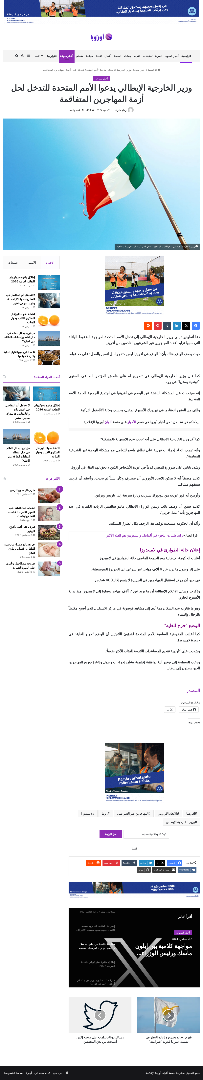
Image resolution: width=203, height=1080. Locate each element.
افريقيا (190, 813)
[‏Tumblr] (167, 326)
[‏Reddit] (148, 326)
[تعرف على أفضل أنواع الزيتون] (49, 532)
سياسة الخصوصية (13, 1072)
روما (105, 813)
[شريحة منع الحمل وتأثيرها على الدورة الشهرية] (49, 569)
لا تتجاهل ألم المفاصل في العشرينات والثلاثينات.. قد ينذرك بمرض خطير (20, 299)
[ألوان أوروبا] (101, 37)
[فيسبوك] (196, 326)
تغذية (137, 55)
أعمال (107, 55)
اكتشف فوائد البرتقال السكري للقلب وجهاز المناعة (23, 318)
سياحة (89, 55)
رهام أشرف (120, 110)
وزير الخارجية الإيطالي (180, 822)
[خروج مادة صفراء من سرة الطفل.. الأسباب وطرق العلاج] (49, 549)
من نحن (57, 1072)
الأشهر (32, 262)
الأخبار (131, 422)
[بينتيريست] (158, 326)
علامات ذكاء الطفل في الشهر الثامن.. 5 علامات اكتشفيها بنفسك (21, 512)
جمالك (127, 55)
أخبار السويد (172, 55)
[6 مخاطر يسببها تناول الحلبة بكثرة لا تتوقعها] (49, 357)
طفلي (79, 55)
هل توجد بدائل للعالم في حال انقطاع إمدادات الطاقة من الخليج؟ (19, 337)
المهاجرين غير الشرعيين (132, 813)
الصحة (117, 55)
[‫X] (186, 326)
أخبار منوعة (66, 55)
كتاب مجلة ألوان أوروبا (38, 1072)
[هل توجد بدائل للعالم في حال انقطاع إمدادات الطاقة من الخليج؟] (49, 338)
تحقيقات (147, 55)
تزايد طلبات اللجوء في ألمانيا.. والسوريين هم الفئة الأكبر (145, 535)
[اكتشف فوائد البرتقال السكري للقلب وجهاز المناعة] (49, 319)
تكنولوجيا (52, 55)
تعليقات (13, 262)
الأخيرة (50, 262)
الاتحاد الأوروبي (167, 813)
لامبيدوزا (86, 813)
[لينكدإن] (177, 326)
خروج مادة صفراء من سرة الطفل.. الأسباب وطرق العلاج (19, 548)
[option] (134, 947)
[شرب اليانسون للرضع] (49, 495)
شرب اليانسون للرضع (22, 490)
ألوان (108, 422)
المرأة (158, 55)
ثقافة (99, 55)
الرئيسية (186, 55)
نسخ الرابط (110, 834)
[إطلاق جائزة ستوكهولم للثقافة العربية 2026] (49, 282)
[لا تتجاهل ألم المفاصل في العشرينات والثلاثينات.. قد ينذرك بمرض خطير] (49, 300)
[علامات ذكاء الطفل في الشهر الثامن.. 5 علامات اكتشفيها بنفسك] (49, 513)
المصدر (193, 690)
